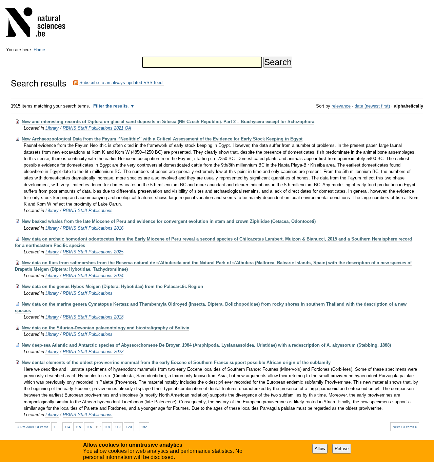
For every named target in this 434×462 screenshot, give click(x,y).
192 (144, 427)
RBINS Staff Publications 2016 (93, 228)
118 (107, 427)
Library (52, 128)
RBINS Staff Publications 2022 (93, 351)
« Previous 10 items (32, 427)
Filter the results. (111, 106)
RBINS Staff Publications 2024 (93, 275)
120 (129, 427)
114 (67, 427)
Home (39, 49)
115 (78, 427)
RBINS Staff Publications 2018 (93, 317)
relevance (341, 106)
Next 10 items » (405, 427)
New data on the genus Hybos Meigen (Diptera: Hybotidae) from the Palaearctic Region (112, 286)
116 (89, 427)
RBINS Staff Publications (88, 210)
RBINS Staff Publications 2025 (93, 251)
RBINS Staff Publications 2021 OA (97, 128)
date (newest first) (372, 106)
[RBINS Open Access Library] (39, 23)
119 (118, 427)
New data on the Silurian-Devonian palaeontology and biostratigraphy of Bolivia (105, 327)
